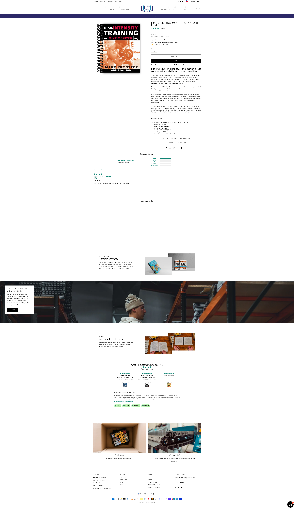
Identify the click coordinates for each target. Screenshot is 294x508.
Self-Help (114, 10)
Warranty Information (154, 484)
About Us (95, 1)
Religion (183, 7)
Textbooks (166, 10)
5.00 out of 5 (130, 160)
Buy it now (176, 61)
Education (165, 7)
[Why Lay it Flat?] (174, 438)
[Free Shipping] (119, 438)
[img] (98, 174)
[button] (155, 28)
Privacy (150, 474)
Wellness (125, 10)
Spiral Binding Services (154, 487)
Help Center (110, 1)
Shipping (153, 36)
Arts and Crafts (123, 7)
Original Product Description (176, 138)
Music (175, 7)
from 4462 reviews (147, 369)
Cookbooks (109, 7)
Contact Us (102, 1)
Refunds (150, 477)
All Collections (180, 10)
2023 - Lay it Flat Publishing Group (147, 502)
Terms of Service (152, 482)
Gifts (116, 1)
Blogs (120, 1)
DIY (134, 7)
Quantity (155, 48)
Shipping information (176, 142)
